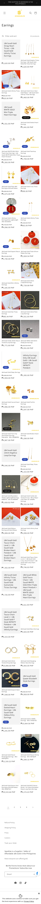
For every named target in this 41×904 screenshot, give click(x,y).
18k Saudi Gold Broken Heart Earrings (29, 434)
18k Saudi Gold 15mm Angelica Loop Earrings (10, 452)
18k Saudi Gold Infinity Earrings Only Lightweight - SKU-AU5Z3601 (10, 219)
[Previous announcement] (4, 2)
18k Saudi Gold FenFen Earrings (28, 403)
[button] (4, 13)
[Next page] (32, 807)
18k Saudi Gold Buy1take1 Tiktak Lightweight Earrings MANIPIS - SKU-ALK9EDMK (10, 497)
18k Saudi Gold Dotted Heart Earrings (29, 123)
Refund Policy (10, 823)
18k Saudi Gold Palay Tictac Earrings (29, 465)
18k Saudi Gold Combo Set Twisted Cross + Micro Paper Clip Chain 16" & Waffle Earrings (29, 498)
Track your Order (11, 843)
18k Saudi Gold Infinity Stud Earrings (29, 529)
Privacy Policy (29, 901)
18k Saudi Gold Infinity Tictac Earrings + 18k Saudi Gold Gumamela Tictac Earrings (10, 581)
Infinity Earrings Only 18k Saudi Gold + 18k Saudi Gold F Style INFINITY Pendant (30, 361)
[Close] (39, 893)
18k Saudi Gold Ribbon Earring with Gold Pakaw (9, 529)
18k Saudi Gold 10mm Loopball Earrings (27, 281)
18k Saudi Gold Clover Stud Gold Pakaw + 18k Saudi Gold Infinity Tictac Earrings (29, 92)
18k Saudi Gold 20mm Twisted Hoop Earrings (9, 662)
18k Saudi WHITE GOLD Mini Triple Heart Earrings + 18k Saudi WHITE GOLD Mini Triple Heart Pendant (11, 153)
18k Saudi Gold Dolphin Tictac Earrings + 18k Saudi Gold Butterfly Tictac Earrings (30, 62)
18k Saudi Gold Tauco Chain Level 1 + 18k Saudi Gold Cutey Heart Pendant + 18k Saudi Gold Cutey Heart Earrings (29, 560)
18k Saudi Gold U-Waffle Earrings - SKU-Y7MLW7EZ (29, 719)
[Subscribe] (33, 874)
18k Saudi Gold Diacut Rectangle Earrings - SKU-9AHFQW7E (10, 756)
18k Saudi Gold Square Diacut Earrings (11, 252)
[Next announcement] (36, 2)
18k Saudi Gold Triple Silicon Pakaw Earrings (29, 252)
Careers (7, 838)
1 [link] (8, 807)
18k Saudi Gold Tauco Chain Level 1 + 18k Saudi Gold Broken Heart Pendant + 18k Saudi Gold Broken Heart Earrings (10, 550)
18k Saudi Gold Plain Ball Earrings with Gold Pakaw (10, 187)
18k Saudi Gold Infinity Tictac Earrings (11, 92)
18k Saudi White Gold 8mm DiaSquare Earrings (29, 341)
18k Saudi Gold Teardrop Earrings (28, 152)
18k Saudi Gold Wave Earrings (30, 629)
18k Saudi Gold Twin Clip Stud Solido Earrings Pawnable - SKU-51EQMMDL (10, 435)
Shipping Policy (10, 828)
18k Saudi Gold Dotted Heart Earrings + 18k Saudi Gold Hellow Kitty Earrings (10, 711)
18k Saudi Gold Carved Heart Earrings (10, 403)
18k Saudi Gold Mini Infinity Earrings (10, 284)
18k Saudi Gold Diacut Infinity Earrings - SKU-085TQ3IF (30, 756)
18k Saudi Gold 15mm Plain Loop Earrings (29, 312)
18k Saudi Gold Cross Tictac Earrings (29, 187)
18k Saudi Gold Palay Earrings (11, 372)
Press (7, 833)
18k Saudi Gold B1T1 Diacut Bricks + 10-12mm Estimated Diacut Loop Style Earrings (29, 787)
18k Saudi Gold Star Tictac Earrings (10, 312)
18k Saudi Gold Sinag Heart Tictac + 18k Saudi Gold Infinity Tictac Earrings (10, 49)
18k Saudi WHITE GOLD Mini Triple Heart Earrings (10, 111)
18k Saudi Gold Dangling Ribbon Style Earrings (28, 662)
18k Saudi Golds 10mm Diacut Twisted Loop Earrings (11, 341)
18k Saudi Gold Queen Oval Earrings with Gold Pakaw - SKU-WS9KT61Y (10, 787)
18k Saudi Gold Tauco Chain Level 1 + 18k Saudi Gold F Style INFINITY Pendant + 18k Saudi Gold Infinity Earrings (11, 621)
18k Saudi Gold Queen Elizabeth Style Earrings (30, 678)
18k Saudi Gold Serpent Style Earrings (11, 690)
